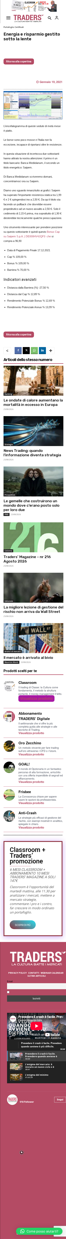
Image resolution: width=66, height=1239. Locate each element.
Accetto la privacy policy (24, 992)
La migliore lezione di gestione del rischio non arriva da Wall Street (33, 609)
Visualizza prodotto (36, 698)
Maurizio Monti (11, 662)
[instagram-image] (21, 1122)
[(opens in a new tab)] (33, 537)
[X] (26, 350)
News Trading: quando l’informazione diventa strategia (32, 452)
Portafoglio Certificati (14, 27)
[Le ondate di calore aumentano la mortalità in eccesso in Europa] (33, 381)
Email (10, 981)
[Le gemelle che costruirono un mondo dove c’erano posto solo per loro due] (33, 481)
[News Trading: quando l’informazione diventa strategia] (33, 431)
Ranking (8, 394)
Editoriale (9, 601)
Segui (60, 1099)
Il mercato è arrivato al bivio (28, 657)
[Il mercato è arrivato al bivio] (33, 638)
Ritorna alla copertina (18, 61)
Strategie (9, 444)
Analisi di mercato (13, 651)
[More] (50, 350)
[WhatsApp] (34, 350)
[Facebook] (18, 350)
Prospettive (10, 495)
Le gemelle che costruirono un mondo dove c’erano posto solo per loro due (31, 505)
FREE (6, 514)
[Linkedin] (42, 350)
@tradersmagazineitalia (35, 1097)
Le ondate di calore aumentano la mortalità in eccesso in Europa (33, 402)
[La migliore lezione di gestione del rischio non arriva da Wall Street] (33, 588)
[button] (39, 1231)
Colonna (8, 550)
